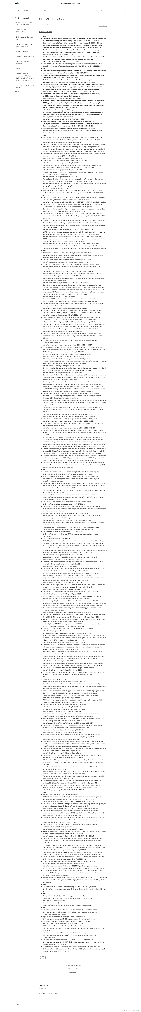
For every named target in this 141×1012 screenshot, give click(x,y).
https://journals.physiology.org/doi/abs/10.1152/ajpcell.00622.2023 (77, 66)
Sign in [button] (122, 3)
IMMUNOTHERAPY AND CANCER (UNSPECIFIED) (24, 24)
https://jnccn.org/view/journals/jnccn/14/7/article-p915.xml (63, 758)
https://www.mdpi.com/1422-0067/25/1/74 (74, 73)
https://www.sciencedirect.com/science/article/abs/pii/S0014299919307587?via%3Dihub (73, 237)
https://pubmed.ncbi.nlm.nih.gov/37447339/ (58, 110)
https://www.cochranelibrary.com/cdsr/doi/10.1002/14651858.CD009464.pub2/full (70, 808)
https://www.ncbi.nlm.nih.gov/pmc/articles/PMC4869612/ (73, 716)
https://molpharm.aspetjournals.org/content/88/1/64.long (69, 850)
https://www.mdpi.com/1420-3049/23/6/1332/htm (60, 296)
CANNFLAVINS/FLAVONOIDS (25, 56)
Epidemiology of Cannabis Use (24, 38)
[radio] (68, 968)
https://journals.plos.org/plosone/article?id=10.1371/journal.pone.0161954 (68, 723)
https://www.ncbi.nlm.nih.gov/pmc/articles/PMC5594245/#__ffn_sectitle (67, 575)
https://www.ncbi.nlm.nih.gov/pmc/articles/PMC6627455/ (62, 170)
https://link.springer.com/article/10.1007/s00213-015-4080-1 (63, 790)
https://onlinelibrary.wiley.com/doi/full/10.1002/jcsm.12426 (62, 158)
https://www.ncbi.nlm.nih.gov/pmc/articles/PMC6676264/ (62, 163)
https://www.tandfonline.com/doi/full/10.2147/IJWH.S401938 (63, 119)
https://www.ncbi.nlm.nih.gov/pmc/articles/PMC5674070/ (62, 555)
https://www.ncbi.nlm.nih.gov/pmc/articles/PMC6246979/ (62, 331)
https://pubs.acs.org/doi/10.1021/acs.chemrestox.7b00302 (72, 675)
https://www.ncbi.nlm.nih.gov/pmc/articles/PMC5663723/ (62, 559)
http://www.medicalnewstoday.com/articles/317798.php (66, 504)
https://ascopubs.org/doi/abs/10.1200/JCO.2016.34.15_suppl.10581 (75, 783)
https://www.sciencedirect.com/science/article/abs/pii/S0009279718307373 (69, 416)
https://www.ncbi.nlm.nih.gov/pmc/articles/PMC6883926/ (62, 373)
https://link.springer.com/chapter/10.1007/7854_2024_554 (79, 41)
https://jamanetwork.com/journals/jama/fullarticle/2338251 (63, 829)
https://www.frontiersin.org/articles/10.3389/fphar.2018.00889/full (75, 301)
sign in (45, 993)
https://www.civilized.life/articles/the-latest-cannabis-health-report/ (70, 474)
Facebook (40, 957)
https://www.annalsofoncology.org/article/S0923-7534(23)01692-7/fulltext (68, 91)
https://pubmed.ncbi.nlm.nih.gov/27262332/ (58, 778)
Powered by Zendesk (133, 1010)
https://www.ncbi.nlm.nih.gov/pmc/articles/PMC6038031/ (66, 352)
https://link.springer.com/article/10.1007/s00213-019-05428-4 (73, 126)
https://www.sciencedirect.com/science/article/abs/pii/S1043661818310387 (79, 446)
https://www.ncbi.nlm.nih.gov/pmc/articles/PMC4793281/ (62, 739)
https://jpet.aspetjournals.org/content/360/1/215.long (72, 746)
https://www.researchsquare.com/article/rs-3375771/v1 (62, 98)
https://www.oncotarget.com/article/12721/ (75, 728)
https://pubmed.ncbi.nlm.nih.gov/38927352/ (87, 48)
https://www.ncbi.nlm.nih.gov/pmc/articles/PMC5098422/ (66, 859)
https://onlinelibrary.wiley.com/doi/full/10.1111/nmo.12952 (62, 753)
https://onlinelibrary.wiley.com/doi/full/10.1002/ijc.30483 (69, 571)
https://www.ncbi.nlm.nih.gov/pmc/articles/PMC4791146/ (62, 707)
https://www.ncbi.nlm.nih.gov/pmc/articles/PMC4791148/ (62, 711)
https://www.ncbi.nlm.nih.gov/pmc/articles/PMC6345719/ (62, 142)
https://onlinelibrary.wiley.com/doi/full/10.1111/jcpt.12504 (62, 594)
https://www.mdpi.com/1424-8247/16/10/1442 (72, 77)
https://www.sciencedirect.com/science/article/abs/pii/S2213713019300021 (68, 230)
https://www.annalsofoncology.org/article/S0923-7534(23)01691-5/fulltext (77, 87)
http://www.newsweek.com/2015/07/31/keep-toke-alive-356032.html (70, 801)
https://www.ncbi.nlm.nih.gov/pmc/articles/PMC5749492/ (82, 605)
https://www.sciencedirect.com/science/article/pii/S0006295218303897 (67, 345)
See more (18, 91)
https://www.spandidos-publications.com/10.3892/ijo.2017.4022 (64, 589)
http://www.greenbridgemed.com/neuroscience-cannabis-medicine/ (70, 529)
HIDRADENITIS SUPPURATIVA (21, 31)
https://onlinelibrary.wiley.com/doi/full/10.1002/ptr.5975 (83, 665)
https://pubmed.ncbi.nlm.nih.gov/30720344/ (73, 211)
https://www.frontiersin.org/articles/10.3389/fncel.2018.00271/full (65, 308)
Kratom (18, 69)
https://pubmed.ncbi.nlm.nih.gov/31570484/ (84, 223)
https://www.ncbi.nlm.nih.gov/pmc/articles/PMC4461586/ (62, 815)
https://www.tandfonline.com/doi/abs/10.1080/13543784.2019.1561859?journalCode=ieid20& (74, 202)
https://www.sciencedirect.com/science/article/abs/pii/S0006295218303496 (69, 428)
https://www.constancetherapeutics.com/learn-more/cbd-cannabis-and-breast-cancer (76, 541)
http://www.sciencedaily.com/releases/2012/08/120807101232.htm (69, 905)
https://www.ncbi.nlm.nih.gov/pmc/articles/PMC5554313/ (62, 582)
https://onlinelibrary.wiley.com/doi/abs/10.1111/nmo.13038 (62, 670)
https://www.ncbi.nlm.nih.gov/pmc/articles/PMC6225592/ (62, 315)
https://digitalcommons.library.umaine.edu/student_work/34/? (75, 82)
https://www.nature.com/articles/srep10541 (61, 822)
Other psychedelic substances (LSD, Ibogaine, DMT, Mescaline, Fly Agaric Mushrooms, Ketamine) (25, 77)
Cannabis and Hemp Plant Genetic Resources (24, 45)
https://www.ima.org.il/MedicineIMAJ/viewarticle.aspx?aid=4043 (77, 617)
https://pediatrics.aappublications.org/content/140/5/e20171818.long (66, 598)
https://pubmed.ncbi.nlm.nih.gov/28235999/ (58, 661)
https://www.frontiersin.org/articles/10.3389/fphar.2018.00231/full (65, 283)
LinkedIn (46, 957)
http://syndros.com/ (98, 691)
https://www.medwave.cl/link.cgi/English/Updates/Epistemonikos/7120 (67, 612)
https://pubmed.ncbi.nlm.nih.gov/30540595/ (58, 467)
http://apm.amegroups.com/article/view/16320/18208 (61, 566)
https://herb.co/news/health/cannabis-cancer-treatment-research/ (65, 262)
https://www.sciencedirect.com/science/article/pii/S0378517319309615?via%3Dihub (71, 243)
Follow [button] (103, 25)
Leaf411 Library (26, 11)
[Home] (17, 4)
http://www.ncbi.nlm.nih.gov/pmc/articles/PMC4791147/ (66, 681)
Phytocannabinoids (22, 51)
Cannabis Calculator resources (22, 63)
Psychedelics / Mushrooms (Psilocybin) (25, 86)
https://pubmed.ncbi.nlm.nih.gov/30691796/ (82, 207)
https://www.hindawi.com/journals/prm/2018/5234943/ (61, 366)
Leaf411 (17, 11)
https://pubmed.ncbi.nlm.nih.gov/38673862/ (58, 54)
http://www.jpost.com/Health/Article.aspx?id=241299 (65, 923)
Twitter (43, 957)
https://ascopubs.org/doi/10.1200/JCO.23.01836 (63, 61)
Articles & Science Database (41, 11)
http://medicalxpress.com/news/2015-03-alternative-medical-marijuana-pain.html (75, 797)
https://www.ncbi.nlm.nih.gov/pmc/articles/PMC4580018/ (84, 854)
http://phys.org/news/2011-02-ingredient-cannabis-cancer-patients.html (71, 919)
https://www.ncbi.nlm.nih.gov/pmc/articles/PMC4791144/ (62, 732)
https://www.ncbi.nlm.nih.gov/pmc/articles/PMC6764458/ (62, 177)
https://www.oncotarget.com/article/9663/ (68, 702)
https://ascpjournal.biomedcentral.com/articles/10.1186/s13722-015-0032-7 (68, 836)
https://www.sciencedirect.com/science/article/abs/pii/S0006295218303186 (68, 421)
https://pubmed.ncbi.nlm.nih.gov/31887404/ (91, 248)
